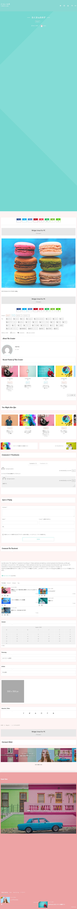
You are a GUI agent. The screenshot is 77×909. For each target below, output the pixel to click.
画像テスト (50, 600)
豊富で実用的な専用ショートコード (28, 387)
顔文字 (56, 328)
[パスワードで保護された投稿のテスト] (28, 420)
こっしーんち (5, 4)
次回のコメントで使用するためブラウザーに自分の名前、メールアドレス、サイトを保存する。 (25, 534)
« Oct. (3, 645)
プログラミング (45, 325)
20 (63, 760)
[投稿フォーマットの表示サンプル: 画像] (10, 420)
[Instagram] (64, 5)
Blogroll (37, 21)
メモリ (53, 325)
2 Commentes (21, 332)
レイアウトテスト (9, 755)
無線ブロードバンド (33, 328)
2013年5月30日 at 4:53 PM (65, 470)
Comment (4, 507)
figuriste (49, 318)
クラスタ (35, 322)
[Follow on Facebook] (23, 713)
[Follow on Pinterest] (47, 713)
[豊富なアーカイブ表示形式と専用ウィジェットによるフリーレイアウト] (10, 371)
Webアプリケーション (12, 322)
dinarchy (16, 318)
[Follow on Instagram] (41, 713)
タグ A (53, 322)
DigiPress (9, 318)
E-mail (40, 519)
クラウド (28, 322)
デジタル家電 (36, 325)
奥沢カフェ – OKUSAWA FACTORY (18, 610)
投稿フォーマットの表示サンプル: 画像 (9, 432)
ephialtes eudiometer (39, 318)
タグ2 (14, 325)
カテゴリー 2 (26, 315)
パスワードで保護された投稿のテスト (28, 432)
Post (62, 318)
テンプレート (27, 325)
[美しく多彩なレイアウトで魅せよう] (64, 371)
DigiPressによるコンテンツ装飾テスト (46, 387)
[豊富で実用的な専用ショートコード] (28, 371)
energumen (30, 318)
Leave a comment (31, 332)
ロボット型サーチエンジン (13, 328)
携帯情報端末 (23, 328)
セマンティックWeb (44, 322)
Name (3, 519)
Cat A (13, 315)
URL (3, 526)
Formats (55, 318)
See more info (7, 575)
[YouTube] (67, 5)
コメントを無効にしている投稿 (18, 600)
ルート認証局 (60, 325)
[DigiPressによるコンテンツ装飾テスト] (46, 371)
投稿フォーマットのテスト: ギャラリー (27, 756)
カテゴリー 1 (19, 315)
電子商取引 (50, 328)
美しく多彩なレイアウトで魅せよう (64, 387)
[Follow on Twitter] (60, 5)
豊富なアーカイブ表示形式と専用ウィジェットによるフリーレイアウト (9, 388)
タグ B (59, 322)
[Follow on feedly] (53, 713)
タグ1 (9, 325)
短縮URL (42, 328)
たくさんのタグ (51, 591)
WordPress (21, 322)
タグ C (65, 322)
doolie (23, 318)
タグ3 (20, 325)
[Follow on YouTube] (35, 713)
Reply (74, 470)
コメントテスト (63, 755)
